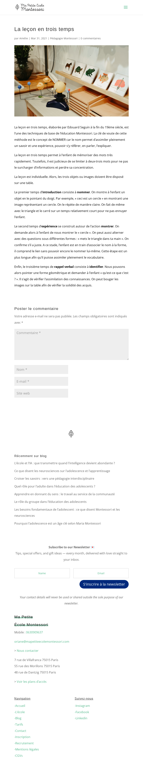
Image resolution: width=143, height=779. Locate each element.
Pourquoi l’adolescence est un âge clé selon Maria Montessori (57, 523)
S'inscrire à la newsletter (104, 584)
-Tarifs (18, 724)
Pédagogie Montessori (64, 38)
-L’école (19, 712)
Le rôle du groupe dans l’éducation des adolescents (50, 502)
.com (65, 642)
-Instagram (82, 706)
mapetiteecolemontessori (44, 642)
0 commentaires (91, 38)
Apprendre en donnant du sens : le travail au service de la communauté (64, 494)
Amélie (23, 38)
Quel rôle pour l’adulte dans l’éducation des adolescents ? (54, 486)
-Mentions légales (26, 749)
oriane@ (20, 642)
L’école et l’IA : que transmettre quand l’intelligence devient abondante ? (64, 463)
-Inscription (22, 737)
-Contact (20, 731)
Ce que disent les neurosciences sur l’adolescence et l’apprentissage (62, 471)
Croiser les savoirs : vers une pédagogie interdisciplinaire (54, 478)
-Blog (17, 718)
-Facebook (82, 712)
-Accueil (19, 706)
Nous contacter (28, 651)
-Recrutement (24, 743)
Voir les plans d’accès (32, 682)
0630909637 (34, 632)
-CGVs (18, 756)
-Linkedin (81, 718)
